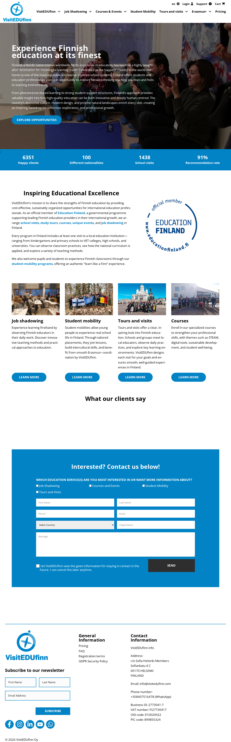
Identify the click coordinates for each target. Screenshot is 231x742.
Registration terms (92, 656)
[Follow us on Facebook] (9, 724)
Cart (218, 4)
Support (201, 4)
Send (171, 565)
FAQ (82, 651)
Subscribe (53, 711)
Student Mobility (143, 11)
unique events (83, 223)
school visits (30, 223)
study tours (49, 223)
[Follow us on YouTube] (40, 724)
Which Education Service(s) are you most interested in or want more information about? (114, 480)
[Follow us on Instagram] (19, 724)
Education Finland (71, 213)
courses (65, 223)
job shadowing (112, 223)
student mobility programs (32, 264)
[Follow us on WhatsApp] (50, 724)
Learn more (29, 377)
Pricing (220, 11)
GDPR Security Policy (93, 661)
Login (186, 4)
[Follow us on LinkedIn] (30, 724)
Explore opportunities (36, 120)
